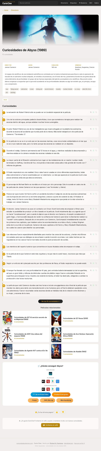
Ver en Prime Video (41, 394)
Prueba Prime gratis (61, 394)
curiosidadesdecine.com (24, 443)
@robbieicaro (68, 443)
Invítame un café (52, 425)
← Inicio (5, 10)
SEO (90, 3)
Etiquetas (73, 3)
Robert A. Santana (56, 443)
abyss (5, 99)
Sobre (96, 3)
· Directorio (14, 10)
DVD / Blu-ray (48, 400)
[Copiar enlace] (96, 112)
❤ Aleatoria (83, 3)
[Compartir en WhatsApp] (93, 112)
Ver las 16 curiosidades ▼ (50, 301)
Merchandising (66, 400)
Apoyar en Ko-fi (79, 443)
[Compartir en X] (91, 112)
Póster (34, 400)
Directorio (64, 3)
